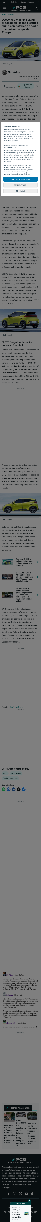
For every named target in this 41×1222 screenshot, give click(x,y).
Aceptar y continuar (20, 179)
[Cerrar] (29, 1200)
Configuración (20, 185)
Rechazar (20, 191)
